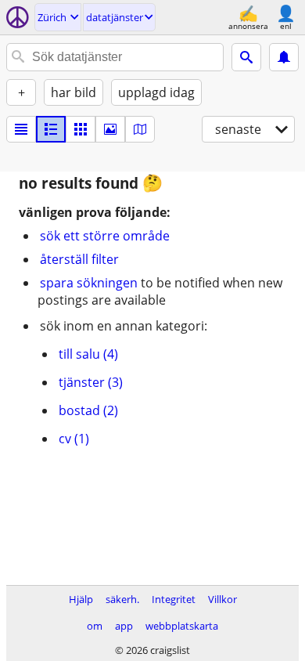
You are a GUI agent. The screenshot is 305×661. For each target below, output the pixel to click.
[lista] (21, 129)
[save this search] (284, 57)
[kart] (140, 129)
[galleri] (110, 129)
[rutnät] (80, 129)
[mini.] (51, 129)
